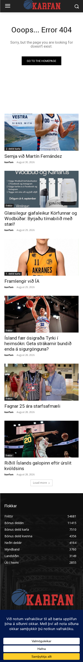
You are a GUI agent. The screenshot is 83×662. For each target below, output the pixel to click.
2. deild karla (13, 148)
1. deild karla (13, 273)
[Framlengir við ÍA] (41, 257)
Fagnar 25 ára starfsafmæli (32, 406)
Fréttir (9, 205)
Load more (40, 483)
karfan (9, 162)
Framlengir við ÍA (21, 281)
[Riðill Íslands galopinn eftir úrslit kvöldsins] (41, 439)
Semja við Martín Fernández (33, 156)
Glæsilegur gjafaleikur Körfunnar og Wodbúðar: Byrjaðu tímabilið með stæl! (40, 218)
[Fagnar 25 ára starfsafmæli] (41, 382)
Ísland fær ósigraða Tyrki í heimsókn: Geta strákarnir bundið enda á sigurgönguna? (37, 343)
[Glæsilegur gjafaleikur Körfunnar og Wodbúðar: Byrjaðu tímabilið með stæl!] (41, 189)
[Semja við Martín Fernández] (41, 132)
